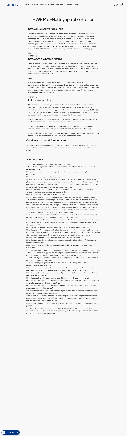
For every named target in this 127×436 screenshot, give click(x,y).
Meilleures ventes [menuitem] (38, 5)
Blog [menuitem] (76, 5)
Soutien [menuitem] (68, 5)
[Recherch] (114, 4)
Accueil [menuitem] (26, 5)
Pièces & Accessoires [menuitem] (55, 5)
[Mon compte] (117, 4)
